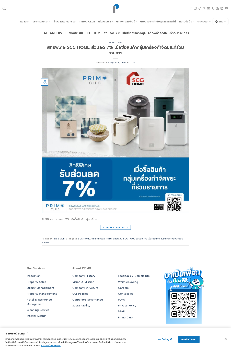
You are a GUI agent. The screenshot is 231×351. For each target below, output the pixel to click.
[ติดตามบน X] (204, 8)
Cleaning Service (38, 310)
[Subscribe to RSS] (217, 8)
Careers (123, 288)
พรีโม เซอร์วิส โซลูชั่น (101, 238)
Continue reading (115, 227)
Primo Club (87, 21)
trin (132, 62)
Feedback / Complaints (133, 276)
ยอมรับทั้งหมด (189, 339)
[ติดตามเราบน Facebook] (191, 8)
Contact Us (125, 294)
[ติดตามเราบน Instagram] (195, 8)
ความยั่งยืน (185, 21)
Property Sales (36, 282)
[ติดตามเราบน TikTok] (199, 8)
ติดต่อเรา (202, 21)
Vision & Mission (83, 282)
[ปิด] (225, 339)
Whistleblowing (128, 282)
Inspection (34, 276)
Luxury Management (40, 288)
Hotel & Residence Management (39, 302)
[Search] (4, 8)
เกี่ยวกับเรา (104, 21)
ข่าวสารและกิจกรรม (64, 21)
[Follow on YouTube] (226, 8)
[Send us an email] (208, 8)
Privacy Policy (127, 306)
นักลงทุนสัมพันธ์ (125, 21)
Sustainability (81, 306)
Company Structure (85, 288)
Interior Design (37, 316)
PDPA (121, 300)
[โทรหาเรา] (213, 8)
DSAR (121, 311)
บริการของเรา (40, 21)
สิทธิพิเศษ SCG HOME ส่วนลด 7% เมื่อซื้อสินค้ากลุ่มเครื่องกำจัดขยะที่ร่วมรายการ (115, 50)
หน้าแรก (24, 21)
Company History (83, 276)
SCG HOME (84, 238)
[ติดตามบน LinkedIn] (222, 8)
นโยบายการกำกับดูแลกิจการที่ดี (158, 21)
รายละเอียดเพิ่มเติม (51, 345)
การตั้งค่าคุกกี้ (164, 339)
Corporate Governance (87, 300)
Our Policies (80, 294)
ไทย (221, 21)
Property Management (42, 294)
